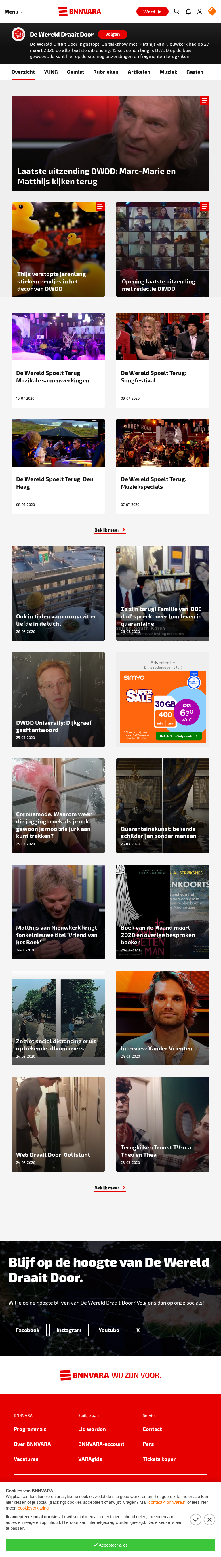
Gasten (194, 71)
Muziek (168, 71)
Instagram (69, 1330)
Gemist (75, 71)
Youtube (109, 1330)
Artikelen (139, 71)
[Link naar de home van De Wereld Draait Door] (18, 34)
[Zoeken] (176, 11)
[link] (110, 529)
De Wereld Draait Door (62, 34)
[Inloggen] (199, 11)
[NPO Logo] (212, 11)
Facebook (27, 1330)
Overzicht (23, 71)
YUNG (51, 71)
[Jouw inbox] (188, 11)
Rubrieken (106, 71)
